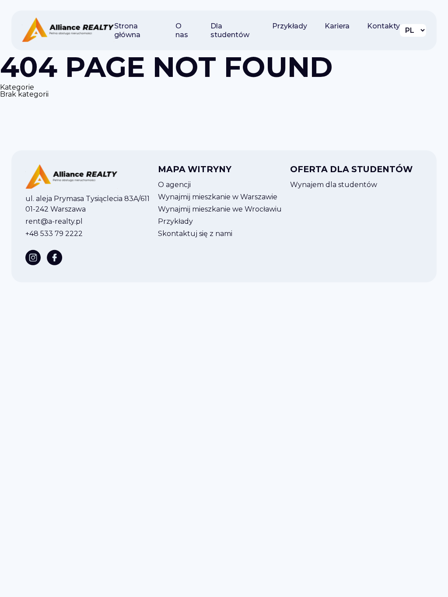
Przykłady (289, 26)
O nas (181, 30)
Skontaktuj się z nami (195, 233)
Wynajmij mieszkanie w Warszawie (217, 197)
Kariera (337, 26)
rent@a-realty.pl (54, 221)
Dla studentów (229, 30)
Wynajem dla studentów (333, 184)
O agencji (174, 184)
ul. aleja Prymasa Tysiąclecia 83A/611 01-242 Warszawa (87, 203)
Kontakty (383, 26)
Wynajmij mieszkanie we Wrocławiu (220, 209)
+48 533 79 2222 (54, 233)
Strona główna (127, 30)
